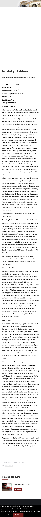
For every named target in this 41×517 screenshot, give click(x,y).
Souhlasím (18, 515)
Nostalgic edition (12, 462)
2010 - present (9, 465)
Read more (18, 489)
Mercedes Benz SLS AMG (22, 485)
